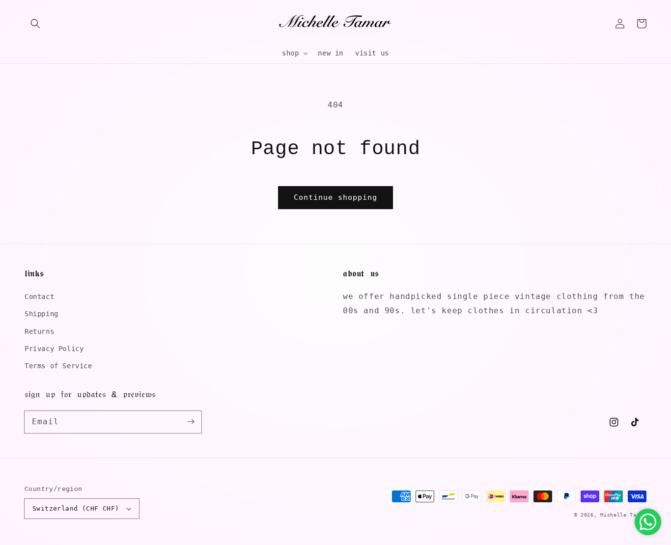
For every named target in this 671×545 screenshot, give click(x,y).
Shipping (41, 314)
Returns (39, 331)
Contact (39, 296)
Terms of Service (58, 366)
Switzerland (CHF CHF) (75, 508)
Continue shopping (335, 197)
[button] (35, 23)
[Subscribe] (190, 422)
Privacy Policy (54, 349)
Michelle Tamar (623, 515)
